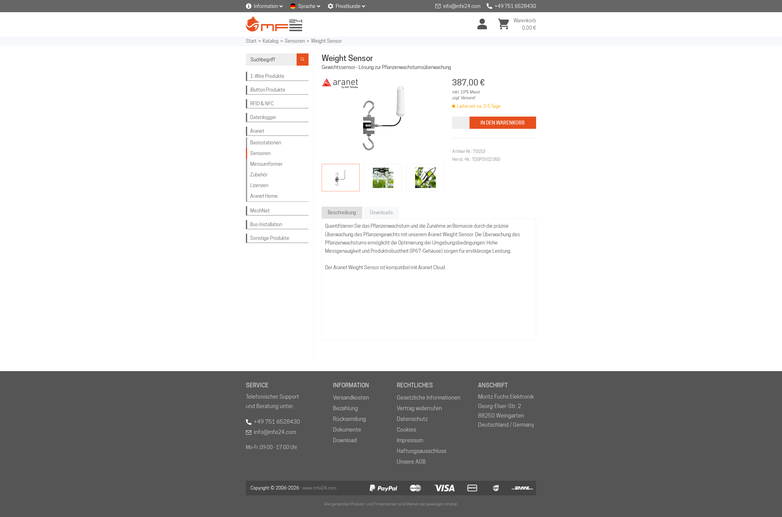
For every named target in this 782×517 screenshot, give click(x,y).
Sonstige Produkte (269, 238)
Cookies (406, 429)
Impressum (410, 440)
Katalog (271, 41)
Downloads (381, 212)
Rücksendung (349, 419)
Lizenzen (259, 185)
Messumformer (266, 164)
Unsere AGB (411, 461)
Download (345, 440)
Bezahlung (345, 408)
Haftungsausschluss (421, 451)
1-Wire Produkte (267, 76)
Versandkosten (351, 397)
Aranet (257, 131)
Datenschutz (412, 419)
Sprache (307, 6)
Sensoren (295, 41)
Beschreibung (342, 212)
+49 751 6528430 (515, 6)
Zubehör (259, 175)
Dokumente (347, 429)
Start (251, 41)
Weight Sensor (326, 41)
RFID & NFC (262, 104)
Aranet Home (264, 196)
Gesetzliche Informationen (428, 397)
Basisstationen (265, 143)
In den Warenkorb (503, 123)
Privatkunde (348, 6)
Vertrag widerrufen (419, 408)
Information (266, 6)
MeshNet (260, 211)
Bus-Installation (266, 224)
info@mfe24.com (462, 6)
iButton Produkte (267, 90)
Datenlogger (263, 117)
